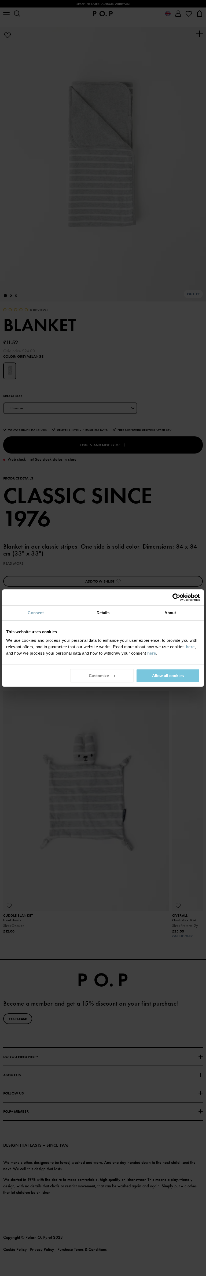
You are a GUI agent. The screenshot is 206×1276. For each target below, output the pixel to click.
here (190, 646)
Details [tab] (103, 612)
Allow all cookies (168, 675)
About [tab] (170, 612)
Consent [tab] (36, 612)
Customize (99, 675)
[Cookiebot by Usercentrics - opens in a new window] (176, 597)
